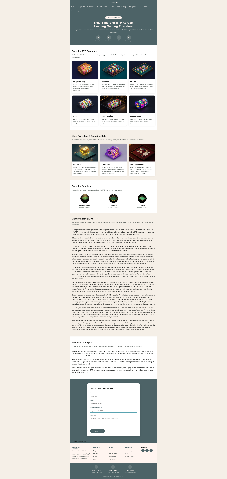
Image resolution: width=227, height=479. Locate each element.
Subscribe (97, 431)
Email (92, 400)
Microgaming (132, 7)
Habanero (90, 7)
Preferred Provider (96, 407)
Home (73, 7)
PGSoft (99, 7)
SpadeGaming (121, 7)
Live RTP (127, 453)
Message (93, 415)
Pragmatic (81, 7)
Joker (112, 7)
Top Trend (143, 7)
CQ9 (105, 7)
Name (92, 393)
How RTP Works (129, 456)
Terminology (75, 11)
